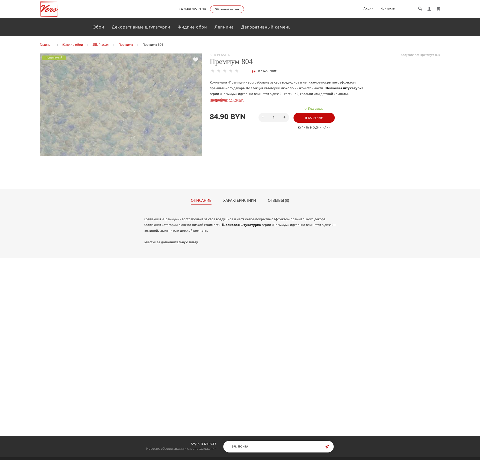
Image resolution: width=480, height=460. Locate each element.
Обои (98, 26)
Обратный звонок (227, 9)
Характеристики (239, 200)
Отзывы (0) (278, 200)
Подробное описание (227, 100)
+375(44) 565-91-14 (192, 8)
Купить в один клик (314, 127)
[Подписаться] (327, 447)
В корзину (314, 117)
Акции (369, 8)
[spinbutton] (273, 117)
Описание (201, 200)
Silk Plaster (220, 54)
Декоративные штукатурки (141, 26)
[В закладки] (195, 59)
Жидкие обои (192, 26)
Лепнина (224, 26)
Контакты (388, 8)
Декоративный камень (266, 26)
